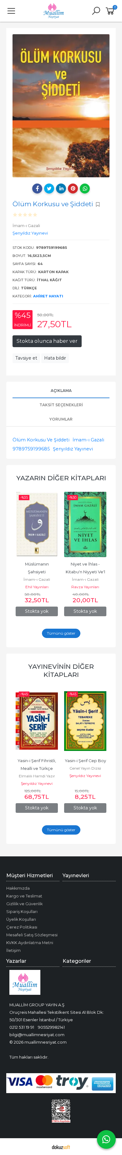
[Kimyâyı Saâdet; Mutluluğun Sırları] (98, 524)
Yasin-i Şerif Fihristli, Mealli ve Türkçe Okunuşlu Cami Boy (37, 768)
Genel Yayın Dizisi (85, 768)
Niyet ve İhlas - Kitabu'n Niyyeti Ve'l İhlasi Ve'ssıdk (50, 572)
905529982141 (51, 1027)
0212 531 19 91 (21, 1027)
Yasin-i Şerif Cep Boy (85, 760)
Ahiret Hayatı (48, 296)
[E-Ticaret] (61, 1146)
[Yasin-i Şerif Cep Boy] (85, 721)
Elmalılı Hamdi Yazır (37, 776)
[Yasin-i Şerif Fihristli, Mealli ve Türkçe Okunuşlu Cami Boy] (37, 721)
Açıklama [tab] (61, 390)
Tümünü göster (61, 633)
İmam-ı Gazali (88, 440)
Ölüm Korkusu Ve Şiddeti (41, 440)
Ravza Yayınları (49, 586)
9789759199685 (31, 449)
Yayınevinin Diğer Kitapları (61, 670)
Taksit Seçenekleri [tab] (61, 405)
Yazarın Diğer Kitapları (61, 478)
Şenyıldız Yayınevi (73, 449)
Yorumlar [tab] (61, 419)
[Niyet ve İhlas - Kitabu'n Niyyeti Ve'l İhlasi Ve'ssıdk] (49, 524)
